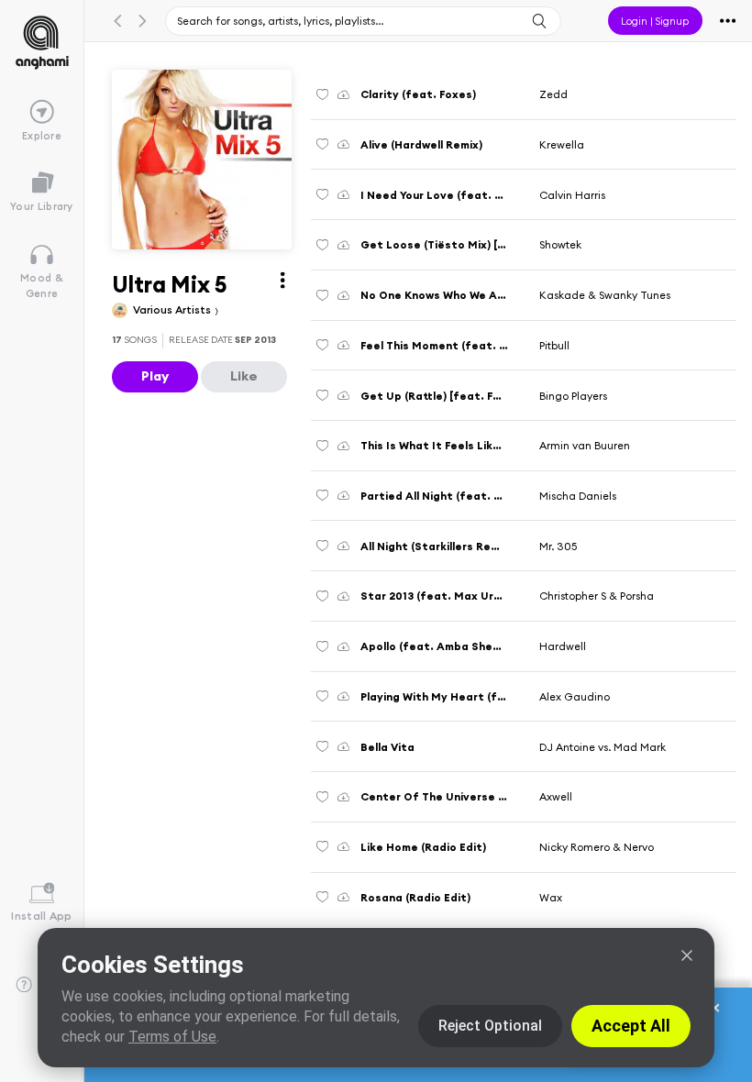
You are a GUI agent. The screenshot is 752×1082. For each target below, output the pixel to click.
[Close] (687, 955)
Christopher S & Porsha (596, 595)
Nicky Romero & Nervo (596, 847)
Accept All (631, 1025)
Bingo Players (573, 396)
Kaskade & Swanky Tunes (604, 295)
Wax (550, 897)
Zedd (553, 94)
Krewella (561, 144)
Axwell (555, 796)
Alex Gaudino (574, 696)
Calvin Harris (572, 195)
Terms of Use (172, 1036)
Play (155, 376)
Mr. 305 (558, 546)
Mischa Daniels (577, 495)
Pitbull (554, 345)
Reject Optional (490, 1025)
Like (244, 376)
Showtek (560, 244)
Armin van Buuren (584, 445)
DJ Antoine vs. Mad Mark (602, 747)
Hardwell (562, 646)
